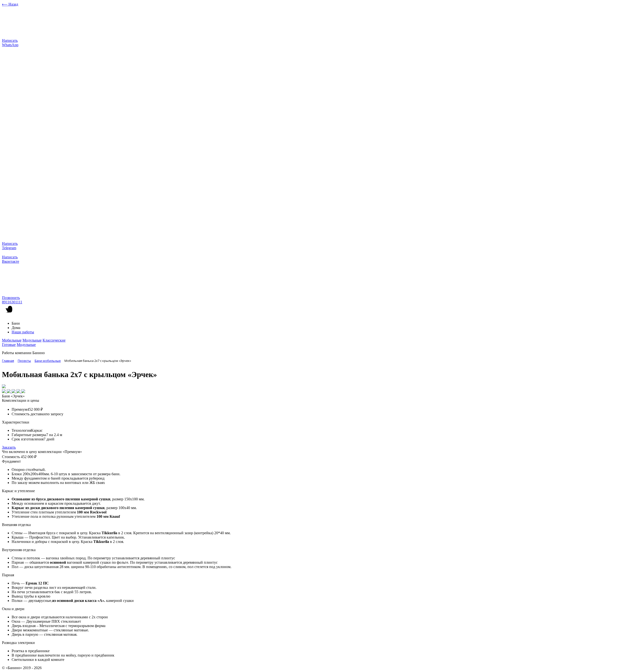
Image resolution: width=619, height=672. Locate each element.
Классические (54, 340)
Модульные (32, 340)
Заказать (9, 447)
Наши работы (23, 332)
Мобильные (12, 340)
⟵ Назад (10, 4)
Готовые (9, 345)
